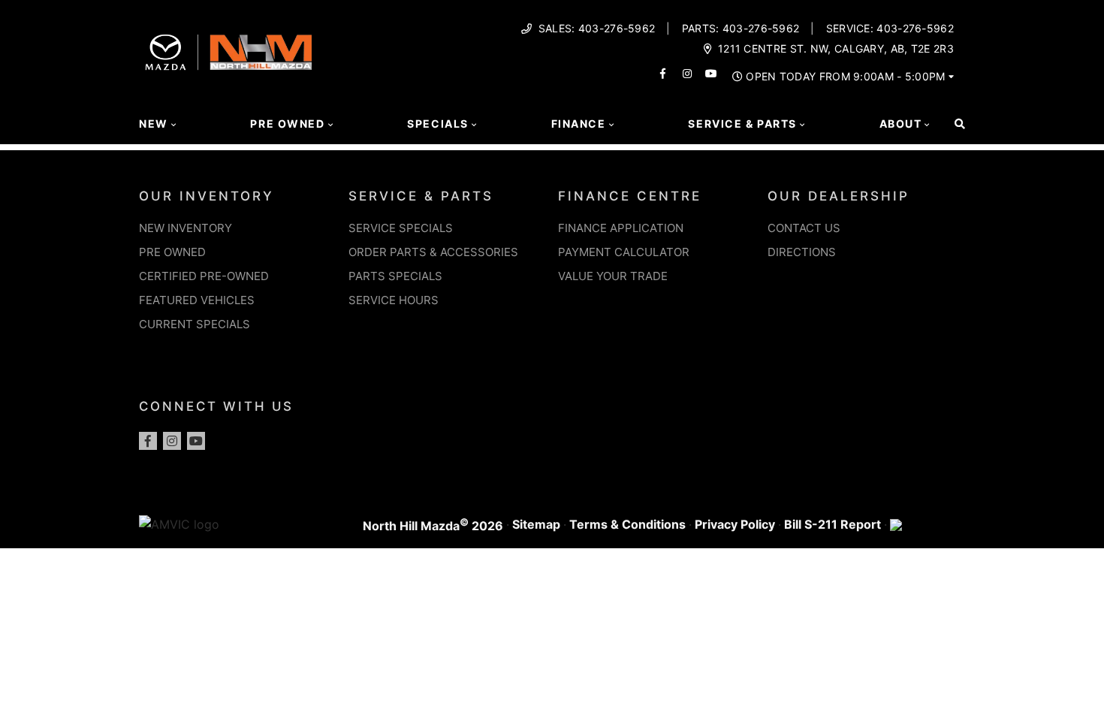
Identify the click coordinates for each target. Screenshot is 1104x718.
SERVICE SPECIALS (400, 228)
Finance (578, 123)
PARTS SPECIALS (395, 276)
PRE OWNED (172, 252)
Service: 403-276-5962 (890, 28)
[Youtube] (196, 441)
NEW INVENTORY (185, 228)
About (900, 123)
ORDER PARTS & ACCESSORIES (433, 252)
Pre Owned (287, 123)
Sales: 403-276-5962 (597, 28)
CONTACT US (804, 228)
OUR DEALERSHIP (838, 196)
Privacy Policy (735, 524)
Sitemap (536, 524)
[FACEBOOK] (663, 74)
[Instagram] (172, 441)
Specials (438, 123)
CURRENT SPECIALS (194, 324)
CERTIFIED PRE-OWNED (204, 276)
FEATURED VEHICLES (197, 300)
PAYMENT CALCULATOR (623, 252)
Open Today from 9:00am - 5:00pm (845, 76)
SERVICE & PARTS (420, 196)
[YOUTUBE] (711, 74)
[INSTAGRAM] (687, 74)
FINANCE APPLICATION (620, 228)
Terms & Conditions (627, 524)
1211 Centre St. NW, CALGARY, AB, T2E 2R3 (836, 49)
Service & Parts (742, 123)
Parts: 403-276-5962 (741, 28)
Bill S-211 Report (832, 524)
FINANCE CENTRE (629, 196)
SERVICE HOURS (393, 300)
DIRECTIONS (802, 252)
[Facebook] (148, 441)
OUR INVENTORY (206, 196)
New (153, 123)
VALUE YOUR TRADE (613, 276)
